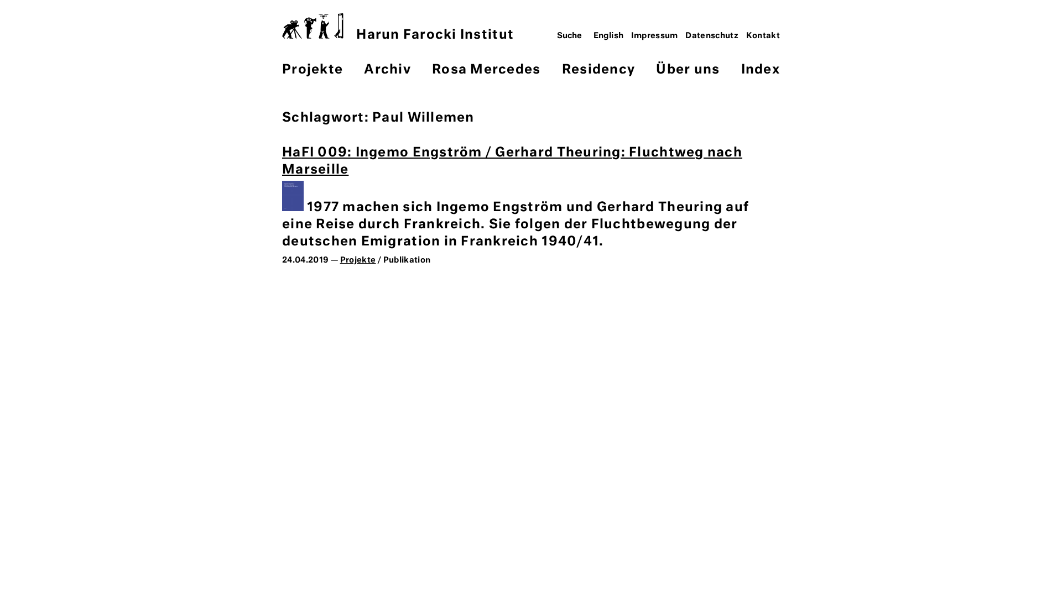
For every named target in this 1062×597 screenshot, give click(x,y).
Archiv (387, 70)
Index (760, 70)
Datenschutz (711, 36)
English (609, 36)
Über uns (688, 70)
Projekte (312, 70)
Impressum (654, 36)
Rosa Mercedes (486, 70)
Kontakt (763, 36)
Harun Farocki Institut (435, 35)
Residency (598, 70)
